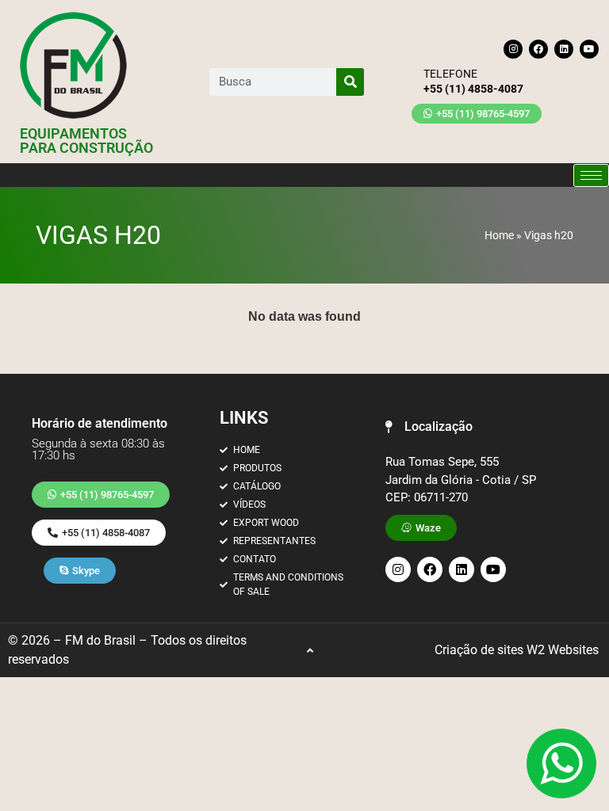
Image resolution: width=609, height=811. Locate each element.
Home (499, 235)
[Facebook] (538, 49)
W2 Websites (563, 649)
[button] (429, 427)
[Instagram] (513, 49)
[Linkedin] (563, 49)
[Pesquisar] (350, 82)
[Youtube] (589, 49)
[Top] (310, 651)
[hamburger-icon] (591, 175)
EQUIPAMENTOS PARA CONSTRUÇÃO (86, 140)
